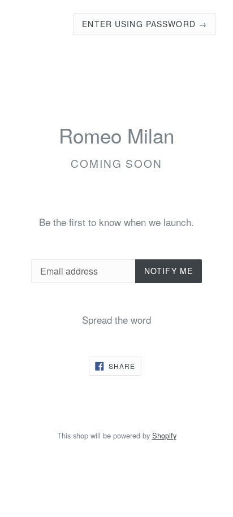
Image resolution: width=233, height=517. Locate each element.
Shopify (164, 435)
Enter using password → (144, 23)
